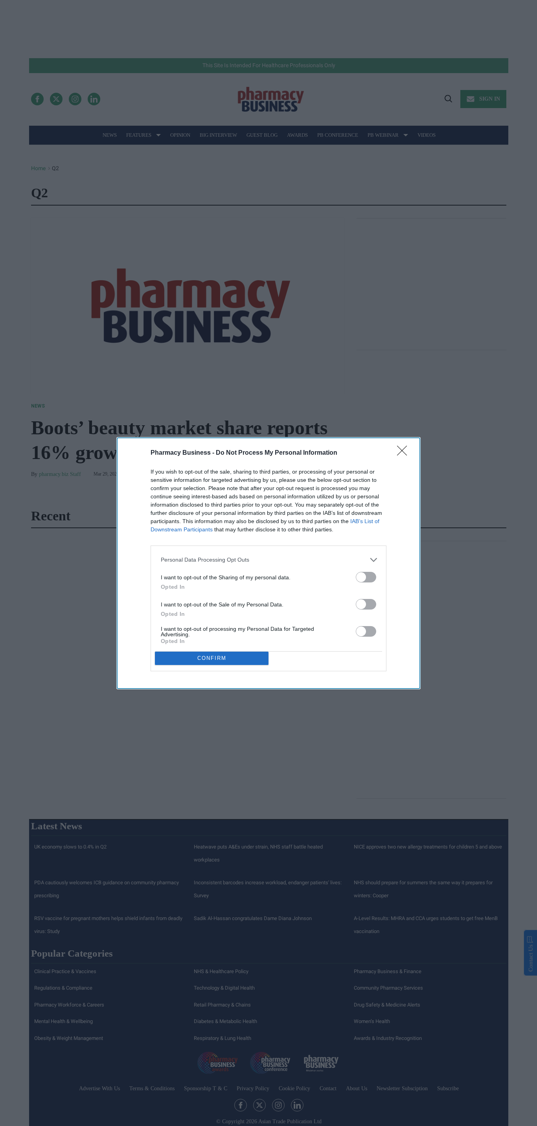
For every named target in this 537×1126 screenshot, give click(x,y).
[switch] (366, 577)
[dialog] (268, 563)
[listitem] (268, 560)
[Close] (404, 453)
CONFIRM (211, 658)
